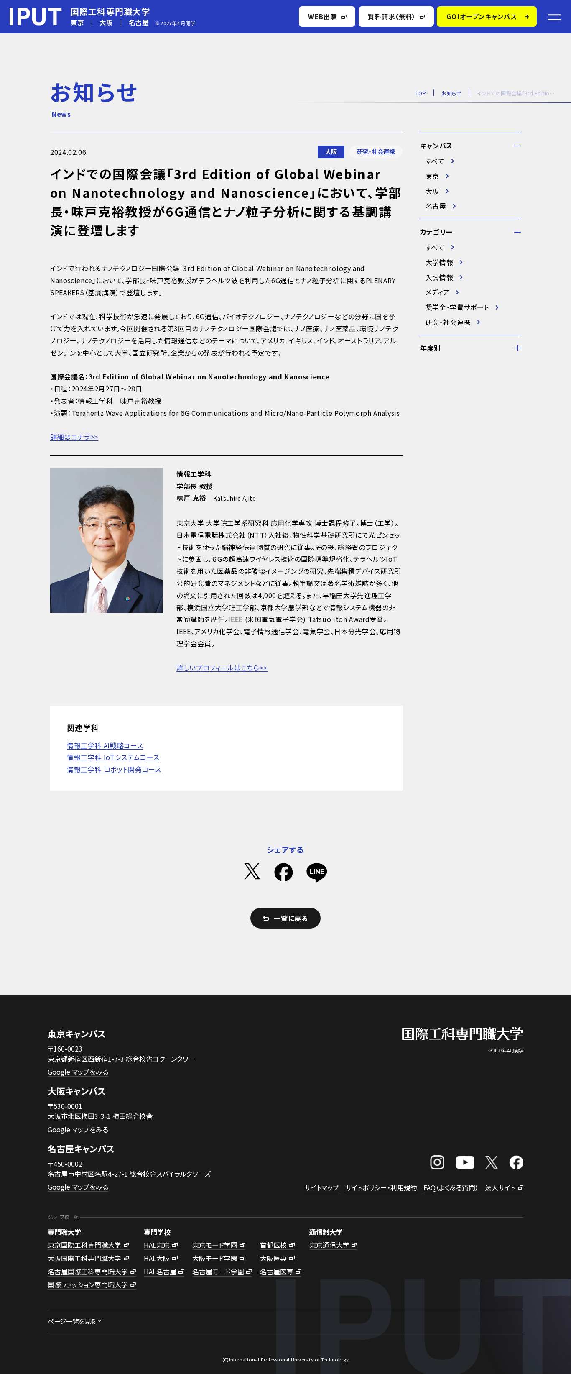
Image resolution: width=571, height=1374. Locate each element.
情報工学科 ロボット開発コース (114, 769)
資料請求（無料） (392, 16)
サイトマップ (321, 1187)
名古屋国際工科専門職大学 (88, 1272)
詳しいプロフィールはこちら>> (222, 668)
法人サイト (500, 1187)
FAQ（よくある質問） (451, 1187)
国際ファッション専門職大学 (88, 1284)
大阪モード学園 (214, 1258)
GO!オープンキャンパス (481, 16)
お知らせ (451, 93)
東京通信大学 (329, 1245)
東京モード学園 (214, 1245)
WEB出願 (322, 16)
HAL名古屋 (160, 1272)
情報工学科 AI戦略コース (105, 745)
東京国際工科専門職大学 (84, 1245)
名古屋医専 (276, 1272)
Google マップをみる (78, 1072)
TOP (421, 93)
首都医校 (273, 1245)
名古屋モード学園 (218, 1272)
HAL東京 (157, 1245)
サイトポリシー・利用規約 (381, 1187)
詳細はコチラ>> (74, 437)
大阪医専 (273, 1258)
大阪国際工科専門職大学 (84, 1258)
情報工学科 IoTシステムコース (113, 757)
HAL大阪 (157, 1258)
